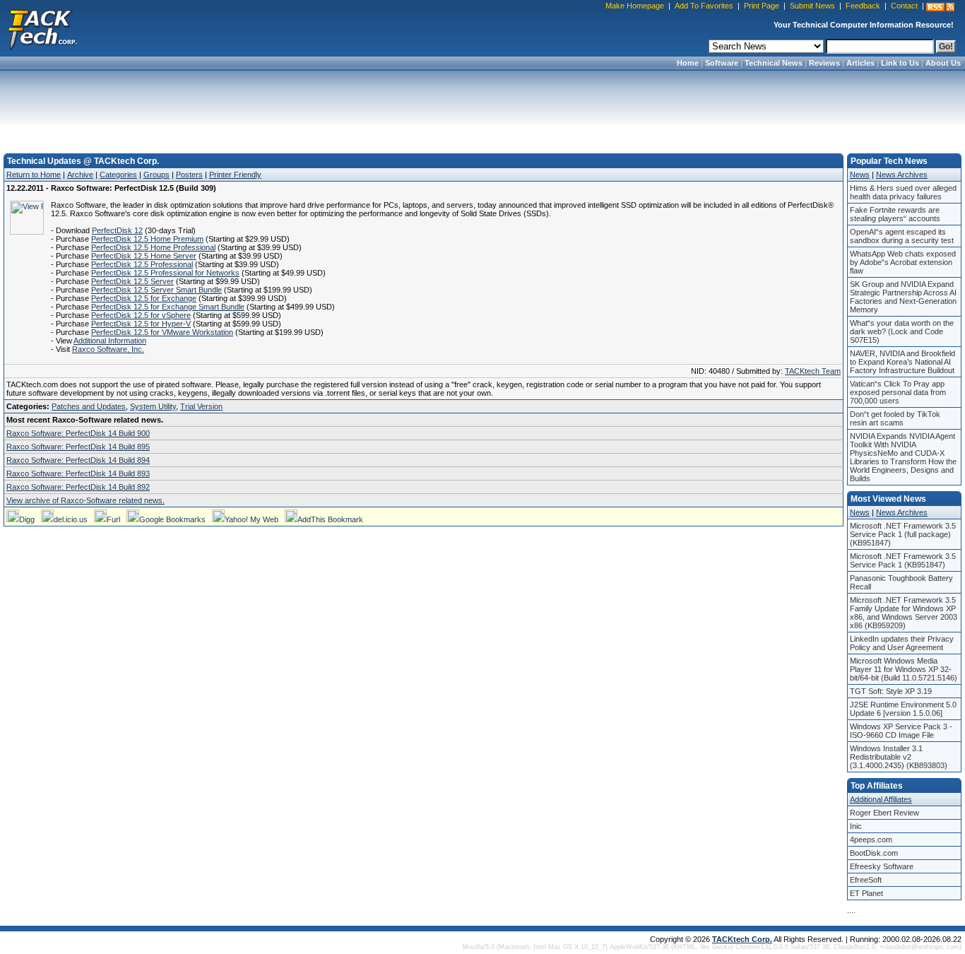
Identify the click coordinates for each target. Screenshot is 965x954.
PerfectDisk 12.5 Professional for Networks (165, 273)
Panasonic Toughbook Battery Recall (901, 582)
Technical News (774, 63)
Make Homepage (634, 5)
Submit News (812, 5)
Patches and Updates (89, 406)
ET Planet (866, 893)
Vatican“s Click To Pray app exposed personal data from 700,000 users (898, 392)
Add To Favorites (704, 5)
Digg (27, 519)
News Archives (902, 174)
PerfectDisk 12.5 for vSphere (141, 315)
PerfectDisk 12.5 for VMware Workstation (162, 332)
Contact (904, 5)
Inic (856, 826)
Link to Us (900, 63)
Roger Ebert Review (884, 812)
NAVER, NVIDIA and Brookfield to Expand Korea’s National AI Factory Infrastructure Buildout (902, 362)
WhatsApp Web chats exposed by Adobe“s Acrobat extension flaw (903, 262)
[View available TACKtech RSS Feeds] (940, 7)
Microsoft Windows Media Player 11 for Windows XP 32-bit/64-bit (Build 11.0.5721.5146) (903, 669)
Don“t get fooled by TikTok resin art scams (895, 418)
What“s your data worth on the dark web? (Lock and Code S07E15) (902, 331)
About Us (943, 63)
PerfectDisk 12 (117, 230)
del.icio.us (71, 519)
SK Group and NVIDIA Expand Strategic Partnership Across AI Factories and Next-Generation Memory (903, 297)
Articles (860, 63)
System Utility (153, 406)
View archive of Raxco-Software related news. (85, 500)
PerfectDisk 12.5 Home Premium (147, 239)
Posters (189, 174)
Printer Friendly (235, 174)
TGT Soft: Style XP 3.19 (891, 691)
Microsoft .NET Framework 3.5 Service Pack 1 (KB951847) (903, 560)
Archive (80, 174)
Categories (118, 174)
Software (721, 63)
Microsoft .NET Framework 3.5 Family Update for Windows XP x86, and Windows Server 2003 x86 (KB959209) (903, 613)
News (860, 174)
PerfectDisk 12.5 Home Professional (153, 247)
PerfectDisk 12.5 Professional (142, 264)
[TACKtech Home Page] (42, 28)
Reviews (824, 63)
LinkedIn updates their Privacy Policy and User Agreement (902, 643)
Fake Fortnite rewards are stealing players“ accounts (895, 214)
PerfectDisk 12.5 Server (132, 281)
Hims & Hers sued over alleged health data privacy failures (903, 192)
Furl (113, 519)
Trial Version (201, 406)
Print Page (761, 5)
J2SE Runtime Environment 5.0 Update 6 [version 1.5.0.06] (903, 708)
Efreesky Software (881, 866)
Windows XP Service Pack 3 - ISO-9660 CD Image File (901, 730)
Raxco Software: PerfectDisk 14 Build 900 (78, 433)
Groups (156, 174)
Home (688, 63)
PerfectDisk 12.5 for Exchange (143, 298)
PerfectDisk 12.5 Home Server (143, 256)
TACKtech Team (813, 371)
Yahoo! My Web (251, 519)
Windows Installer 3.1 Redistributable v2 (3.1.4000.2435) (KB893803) (898, 757)
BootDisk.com (874, 853)
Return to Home (33, 174)
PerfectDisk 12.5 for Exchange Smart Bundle (167, 306)
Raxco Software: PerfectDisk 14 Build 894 (78, 460)
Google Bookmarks (172, 519)
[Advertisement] (482, 107)
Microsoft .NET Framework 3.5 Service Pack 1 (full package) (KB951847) (903, 534)
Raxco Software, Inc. (108, 349)
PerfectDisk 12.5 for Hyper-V (141, 323)
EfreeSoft (866, 880)
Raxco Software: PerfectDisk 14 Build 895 (78, 446)
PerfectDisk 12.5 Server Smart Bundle (156, 289)
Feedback (863, 5)
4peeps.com (871, 839)
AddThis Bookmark (330, 519)
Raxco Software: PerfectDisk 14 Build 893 (78, 473)
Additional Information (109, 340)
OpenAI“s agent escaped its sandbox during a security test (902, 236)
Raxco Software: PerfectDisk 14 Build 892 (78, 487)
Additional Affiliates (881, 799)
